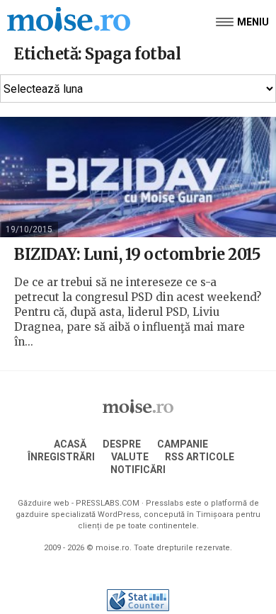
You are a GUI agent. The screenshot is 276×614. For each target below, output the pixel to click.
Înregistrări (61, 456)
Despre (122, 444)
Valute (130, 456)
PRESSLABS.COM (107, 503)
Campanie (182, 444)
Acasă (70, 444)
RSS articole (199, 456)
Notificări (138, 469)
